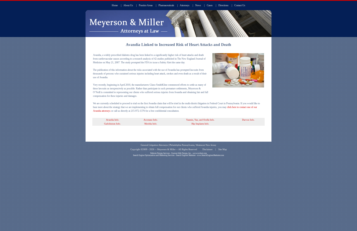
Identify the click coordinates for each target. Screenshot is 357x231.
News (198, 5)
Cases (210, 5)
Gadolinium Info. (112, 124)
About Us (128, 5)
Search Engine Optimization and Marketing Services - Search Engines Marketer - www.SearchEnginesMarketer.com (178, 155)
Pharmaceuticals (166, 5)
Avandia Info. (112, 120)
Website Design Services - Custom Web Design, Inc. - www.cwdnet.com (178, 153)
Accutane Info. (151, 120)
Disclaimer (207, 149)
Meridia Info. (150, 124)
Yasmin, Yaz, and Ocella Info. (200, 120)
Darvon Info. (248, 120)
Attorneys (184, 5)
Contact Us (239, 5)
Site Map (222, 149)
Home (115, 5)
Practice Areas (146, 5)
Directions (223, 5)
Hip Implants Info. (200, 124)
